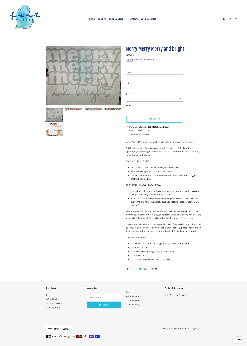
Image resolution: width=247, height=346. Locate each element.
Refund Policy (52, 299)
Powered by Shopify (193, 329)
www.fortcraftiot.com (176, 329)
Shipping (129, 59)
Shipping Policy (53, 307)
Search (49, 295)
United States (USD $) (58, 329)
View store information (139, 134)
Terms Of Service (54, 303)
